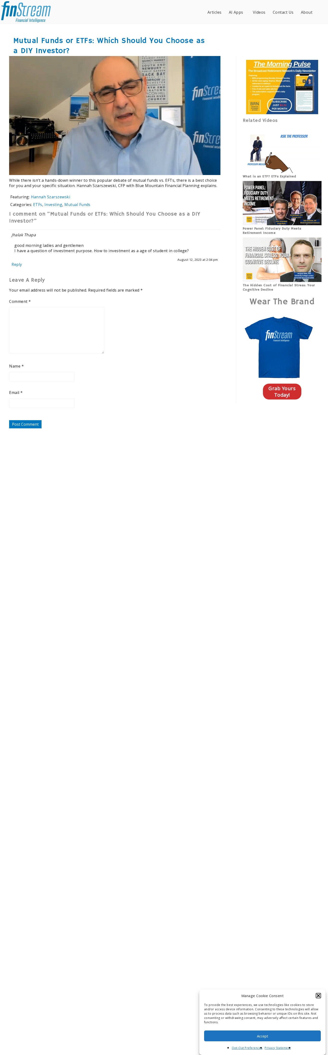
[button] (318, 995)
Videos (259, 12)
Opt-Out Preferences (247, 1048)
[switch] (185, 168)
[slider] (198, 168)
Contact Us (283, 12)
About (306, 12)
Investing (53, 204)
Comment (20, 301)
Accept (262, 1036)
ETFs (37, 204)
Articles (214, 12)
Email (16, 392)
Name (16, 366)
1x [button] (213, 168)
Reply (17, 264)
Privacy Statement (278, 1048)
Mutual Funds (77, 204)
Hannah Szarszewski (50, 197)
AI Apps (236, 12)
